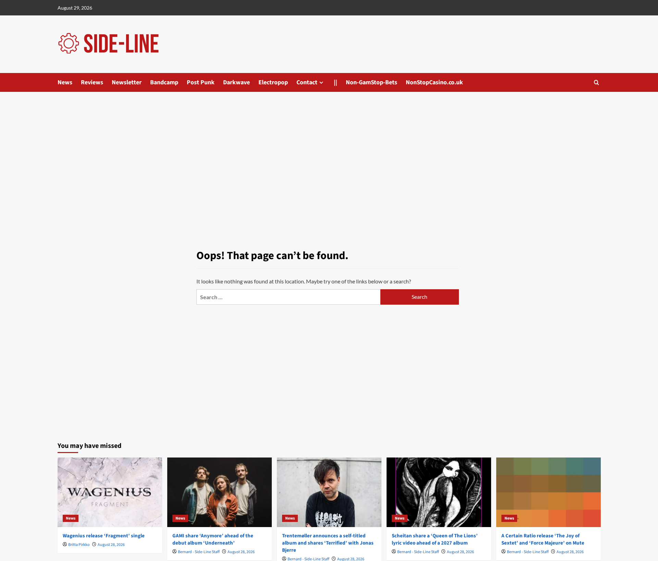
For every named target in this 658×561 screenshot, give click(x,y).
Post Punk (201, 82)
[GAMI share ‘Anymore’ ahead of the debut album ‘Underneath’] (219, 492)
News (65, 82)
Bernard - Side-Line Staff (199, 552)
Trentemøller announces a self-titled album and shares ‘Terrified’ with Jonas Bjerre (328, 543)
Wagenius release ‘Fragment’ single (104, 535)
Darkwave (236, 82)
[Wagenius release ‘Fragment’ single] (110, 492)
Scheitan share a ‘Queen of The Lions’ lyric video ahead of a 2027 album (435, 539)
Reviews (92, 82)
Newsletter (127, 82)
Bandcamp (164, 82)
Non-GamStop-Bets (371, 82)
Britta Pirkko (79, 545)
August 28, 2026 (111, 545)
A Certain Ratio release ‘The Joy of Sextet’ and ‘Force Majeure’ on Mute (542, 539)
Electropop (273, 82)
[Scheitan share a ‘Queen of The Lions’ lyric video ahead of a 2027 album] (439, 492)
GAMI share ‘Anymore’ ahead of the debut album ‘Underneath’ (212, 539)
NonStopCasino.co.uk (434, 82)
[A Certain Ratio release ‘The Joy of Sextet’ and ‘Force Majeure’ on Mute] (548, 492)
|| (335, 82)
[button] (596, 82)
